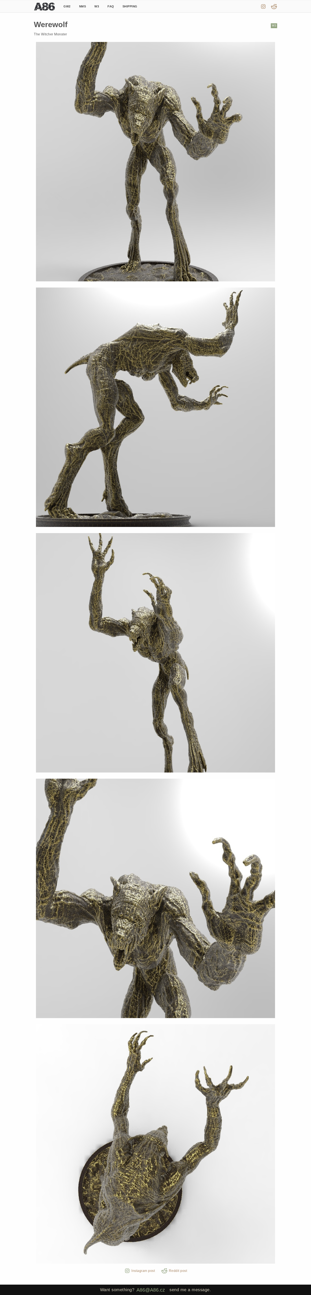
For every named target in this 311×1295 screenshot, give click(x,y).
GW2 (67, 6)
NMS (82, 6)
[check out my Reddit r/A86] (274, 6)
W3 (96, 6)
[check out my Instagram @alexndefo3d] (263, 6)
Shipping (129, 6)
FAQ (110, 6)
